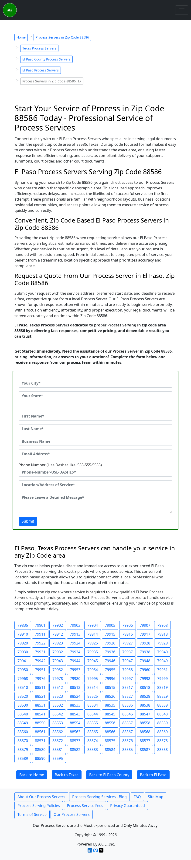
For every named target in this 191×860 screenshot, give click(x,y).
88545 (110, 714)
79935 (92, 652)
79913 (75, 634)
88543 (75, 714)
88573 (75, 740)
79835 (22, 625)
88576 (127, 740)
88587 (145, 749)
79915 (110, 634)
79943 (57, 660)
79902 (57, 625)
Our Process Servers (72, 814)
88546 (127, 714)
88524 (75, 696)
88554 (75, 723)
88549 (22, 723)
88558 (145, 723)
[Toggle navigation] (181, 10)
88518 (145, 687)
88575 (110, 740)
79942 (40, 660)
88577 (145, 740)
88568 (145, 731)
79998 (145, 678)
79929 (162, 643)
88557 (127, 723)
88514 (92, 687)
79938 (145, 652)
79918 (162, 634)
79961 (162, 669)
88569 (162, 731)
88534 (92, 705)
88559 (162, 723)
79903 (75, 625)
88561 (40, 731)
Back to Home (31, 774)
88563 (75, 731)
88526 (110, 696)
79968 (22, 678)
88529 (162, 696)
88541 (40, 714)
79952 (57, 669)
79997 (127, 678)
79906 (127, 625)
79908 (162, 625)
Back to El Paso (153, 774)
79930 (22, 652)
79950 (22, 669)
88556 (110, 723)
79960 (145, 669)
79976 (40, 678)
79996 (110, 678)
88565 (92, 731)
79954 (92, 669)
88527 (127, 696)
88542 (57, 714)
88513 (75, 687)
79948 (145, 660)
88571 (40, 740)
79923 (57, 643)
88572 (57, 740)
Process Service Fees (85, 805)
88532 (57, 705)
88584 (110, 749)
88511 (40, 687)
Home (21, 37)
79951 (40, 669)
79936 (110, 652)
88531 (40, 705)
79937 (127, 652)
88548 (162, 714)
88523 (57, 696)
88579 (22, 749)
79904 (92, 625)
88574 (92, 740)
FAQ (137, 796)
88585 (127, 749)
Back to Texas (66, 774)
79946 (110, 660)
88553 (57, 723)
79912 (57, 634)
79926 (110, 643)
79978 (57, 678)
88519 (162, 687)
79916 (127, 634)
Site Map (155, 796)
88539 (162, 705)
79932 (57, 652)
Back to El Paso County (109, 774)
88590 (40, 758)
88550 (40, 723)
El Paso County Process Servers (46, 59)
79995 (92, 678)
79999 (162, 678)
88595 (57, 758)
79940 (162, 652)
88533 (75, 705)
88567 (127, 731)
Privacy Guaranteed (127, 805)
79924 (75, 643)
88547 (145, 714)
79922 (40, 643)
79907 (145, 625)
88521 (40, 696)
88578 (162, 740)
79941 (22, 660)
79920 (22, 643)
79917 (145, 634)
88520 (22, 696)
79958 (127, 669)
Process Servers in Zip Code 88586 (62, 37)
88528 (145, 696)
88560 (22, 731)
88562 (57, 731)
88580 (40, 749)
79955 (110, 669)
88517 (127, 687)
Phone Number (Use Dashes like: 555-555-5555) (60, 464)
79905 (110, 625)
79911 (40, 634)
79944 (75, 660)
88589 (22, 758)
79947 (127, 660)
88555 (92, 723)
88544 (92, 714)
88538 (145, 705)
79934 (75, 652)
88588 (162, 749)
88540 (22, 714)
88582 (75, 749)
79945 (92, 660)
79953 (75, 669)
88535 (110, 705)
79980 (75, 678)
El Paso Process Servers (40, 70)
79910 (22, 634)
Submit (28, 521)
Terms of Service (32, 814)
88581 (57, 749)
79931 (40, 652)
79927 (127, 643)
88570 (22, 740)
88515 (110, 687)
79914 (92, 634)
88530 (22, 705)
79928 (145, 643)
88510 (22, 687)
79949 (162, 660)
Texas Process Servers (39, 48)
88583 (92, 749)
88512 (57, 687)
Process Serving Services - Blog (99, 796)
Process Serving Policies (38, 805)
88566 (110, 731)
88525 (92, 696)
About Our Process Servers (41, 796)
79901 (40, 625)
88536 (127, 705)
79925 (92, 643)
